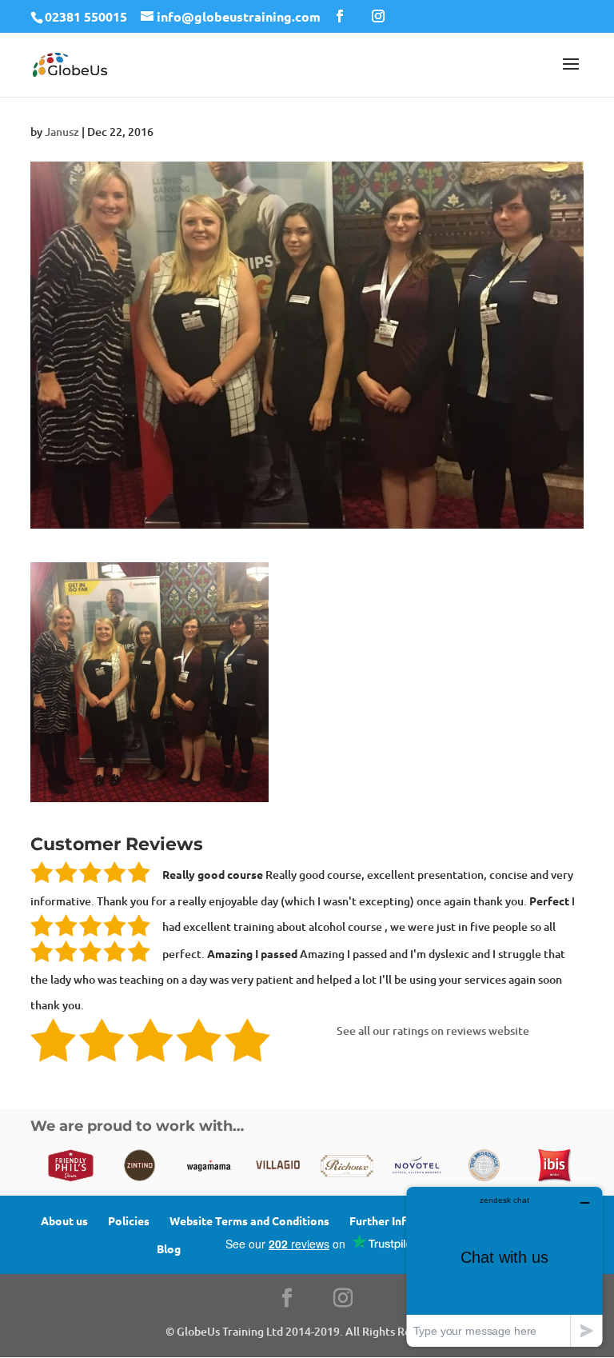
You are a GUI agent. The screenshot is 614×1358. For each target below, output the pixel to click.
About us (64, 1220)
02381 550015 (86, 16)
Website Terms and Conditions (249, 1220)
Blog (169, 1248)
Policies (129, 1220)
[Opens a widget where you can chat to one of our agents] (504, 1266)
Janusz (62, 131)
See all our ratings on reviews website (433, 1030)
